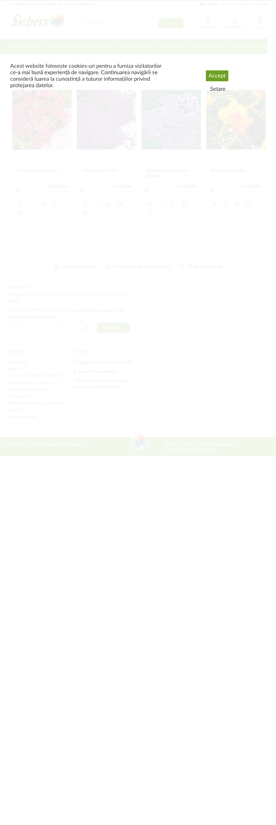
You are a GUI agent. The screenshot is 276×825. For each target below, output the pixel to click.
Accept (217, 76)
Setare (218, 89)
